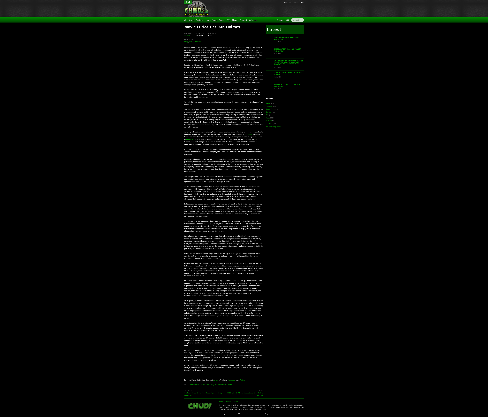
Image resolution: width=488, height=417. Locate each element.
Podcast (243, 20)
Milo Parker (218, 385)
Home (221, 402)
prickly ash (190, 139)
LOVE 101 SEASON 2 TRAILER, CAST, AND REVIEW (287, 38)
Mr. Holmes (201, 385)
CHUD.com (200, 406)
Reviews (199, 20)
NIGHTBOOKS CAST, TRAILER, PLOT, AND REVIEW (287, 85)
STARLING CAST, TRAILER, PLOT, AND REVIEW (288, 74)
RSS (302, 3)
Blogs (234, 20)
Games (222, 20)
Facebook (232, 380)
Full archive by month (273, 127)
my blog (216, 380)
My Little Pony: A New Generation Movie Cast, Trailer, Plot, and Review (288, 63)
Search (235, 402)
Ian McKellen (194, 385)
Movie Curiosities (195, 42)
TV (228, 20)
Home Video (211, 20)
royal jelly (248, 134)
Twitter (242, 380)
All (185, 20)
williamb (187, 36)
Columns (253, 20)
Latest (274, 29)
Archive (296, 3)
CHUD (188, 2)
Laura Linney (210, 385)
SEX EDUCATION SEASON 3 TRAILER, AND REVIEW (287, 50)
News (191, 20)
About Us (287, 3)
